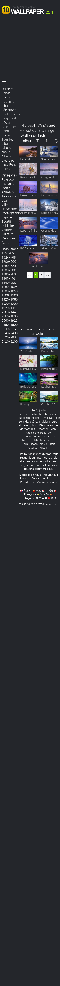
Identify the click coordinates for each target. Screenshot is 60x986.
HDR (33, 429)
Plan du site (27, 482)
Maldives (44, 421)
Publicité (8, 225)
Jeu (4, 200)
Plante (6, 188)
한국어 (43, 498)
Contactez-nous (47, 482)
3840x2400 (10, 333)
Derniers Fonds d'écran (7, 93)
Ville (5, 204)
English (27, 490)
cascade (43, 429)
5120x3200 (10, 341)
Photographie (11, 213)
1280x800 (9, 270)
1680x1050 (10, 291)
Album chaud (6, 150)
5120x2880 (10, 337)
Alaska (44, 444)
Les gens (8, 183)
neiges (36, 418)
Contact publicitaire (43, 478)
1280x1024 (10, 287)
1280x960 (9, 274)
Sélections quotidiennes (11, 112)
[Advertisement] (30, 48)
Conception (10, 209)
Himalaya (47, 418)
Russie (43, 447)
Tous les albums (7, 141)
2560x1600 (10, 316)
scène (33, 421)
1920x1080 (10, 299)
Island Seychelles (42, 425)
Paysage (8, 179)
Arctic (36, 436)
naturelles (37, 414)
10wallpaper (30, 9)
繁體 (53, 498)
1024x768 (9, 257)
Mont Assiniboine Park (41, 430)
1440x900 (9, 282)
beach (34, 444)
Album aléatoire (8, 158)
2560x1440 (10, 312)
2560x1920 (10, 320)
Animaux (8, 192)
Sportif (6, 221)
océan (45, 436)
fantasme (51, 414)
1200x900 (9, 261)
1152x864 (9, 253)
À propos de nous (30, 475)
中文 (38, 490)
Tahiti (34, 440)
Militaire (7, 234)
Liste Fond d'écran (9, 166)
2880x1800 (10, 324)
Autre (5, 242)
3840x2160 (10, 329)
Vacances (8, 238)
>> (47, 275)
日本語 (49, 490)
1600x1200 (10, 295)
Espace (7, 217)
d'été (34, 410)
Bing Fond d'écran (9, 120)
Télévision (9, 196)
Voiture (7, 230)
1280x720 (9, 266)
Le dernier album (9, 103)
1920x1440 (10, 308)
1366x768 (9, 278)
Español (44, 494)
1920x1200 (10, 303)
